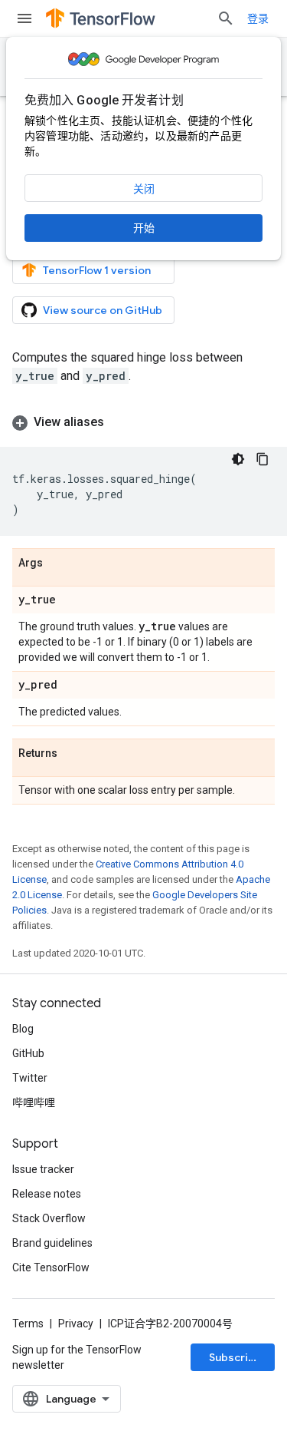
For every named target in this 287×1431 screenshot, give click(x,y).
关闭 (144, 189)
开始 (144, 228)
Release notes (46, 1194)
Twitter (29, 1078)
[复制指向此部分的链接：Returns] (72, 754)
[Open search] (226, 18)
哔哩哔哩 (33, 1102)
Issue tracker (43, 1169)
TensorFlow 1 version (97, 270)
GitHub (28, 1053)
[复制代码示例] (262, 459)
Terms (28, 1323)
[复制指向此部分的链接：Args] (58, 563)
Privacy (75, 1323)
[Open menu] (24, 18)
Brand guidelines (52, 1243)
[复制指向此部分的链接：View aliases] (119, 422)
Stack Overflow (49, 1218)
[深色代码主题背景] (238, 459)
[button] (143, 422)
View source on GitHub (102, 310)
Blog (23, 1029)
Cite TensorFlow (51, 1267)
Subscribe (235, 1357)
